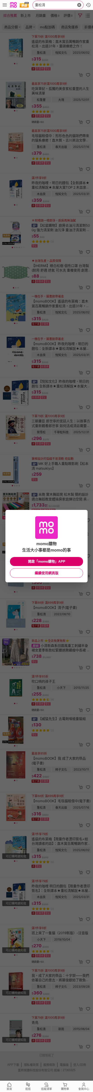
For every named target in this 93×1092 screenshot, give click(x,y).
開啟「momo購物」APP (46, 561)
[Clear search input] (79, 5)
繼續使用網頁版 (46, 573)
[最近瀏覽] (88, 5)
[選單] (5, 5)
